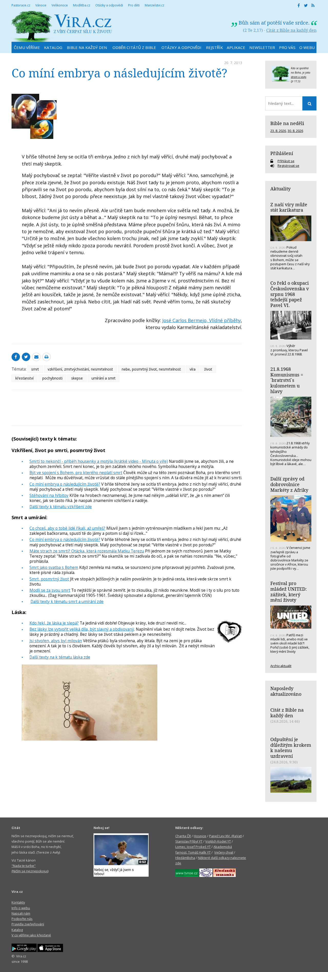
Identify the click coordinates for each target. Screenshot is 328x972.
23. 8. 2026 (278, 130)
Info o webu (21, 908)
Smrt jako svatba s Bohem (53, 567)
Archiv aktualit (280, 665)
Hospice (200, 836)
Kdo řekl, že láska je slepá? (54, 623)
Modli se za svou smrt (49, 590)
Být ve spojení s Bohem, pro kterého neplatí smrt (75, 472)
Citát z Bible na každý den (291, 30)
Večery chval (223, 852)
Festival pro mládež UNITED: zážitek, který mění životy (288, 591)
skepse (77, 378)
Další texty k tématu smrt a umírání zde (67, 601)
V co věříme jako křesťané (31, 935)
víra (193, 369)
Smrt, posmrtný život (49, 579)
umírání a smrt (103, 378)
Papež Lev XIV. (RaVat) (225, 836)
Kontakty (18, 902)
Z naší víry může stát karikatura (288, 207)
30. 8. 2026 (295, 130)
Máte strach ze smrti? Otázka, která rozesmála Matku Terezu (86, 551)
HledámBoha (185, 857)
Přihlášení (281, 153)
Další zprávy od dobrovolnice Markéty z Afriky (289, 484)
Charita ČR (183, 836)
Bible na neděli (287, 123)
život (208, 369)
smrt (35, 369)
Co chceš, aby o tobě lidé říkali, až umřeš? (67, 528)
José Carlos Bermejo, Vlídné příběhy (201, 320)
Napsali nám (21, 913)
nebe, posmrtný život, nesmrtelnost (151, 369)
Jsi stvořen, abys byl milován (55, 640)
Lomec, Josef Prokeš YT (193, 846)
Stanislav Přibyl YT (188, 841)
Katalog (17, 929)
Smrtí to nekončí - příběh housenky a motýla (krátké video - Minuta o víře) (98, 461)
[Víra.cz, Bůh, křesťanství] (62, 26)
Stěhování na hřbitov (48, 495)
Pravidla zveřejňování (28, 924)
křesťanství (24, 378)
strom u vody (298, 77)
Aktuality (280, 189)
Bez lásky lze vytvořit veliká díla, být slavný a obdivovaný (81, 629)
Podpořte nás (22, 918)
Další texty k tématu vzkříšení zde (60, 506)
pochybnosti (52, 378)
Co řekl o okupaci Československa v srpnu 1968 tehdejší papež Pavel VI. (289, 294)
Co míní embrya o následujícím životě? (64, 484)
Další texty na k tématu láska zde (59, 657)
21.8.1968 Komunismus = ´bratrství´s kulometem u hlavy (286, 380)
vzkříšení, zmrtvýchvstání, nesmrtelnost (80, 369)
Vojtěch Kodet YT (218, 841)
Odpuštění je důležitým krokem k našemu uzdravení (290, 747)
